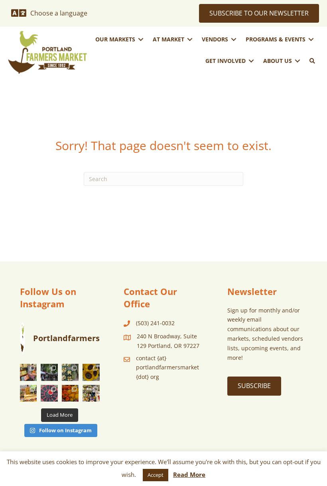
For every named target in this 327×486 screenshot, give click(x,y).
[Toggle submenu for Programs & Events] (311, 39)
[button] (312, 61)
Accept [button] (156, 474)
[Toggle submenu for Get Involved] (251, 60)
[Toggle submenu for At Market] (190, 39)
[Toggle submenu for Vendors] (233, 39)
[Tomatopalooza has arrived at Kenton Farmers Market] (49, 393)
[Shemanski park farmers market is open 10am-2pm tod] (49, 372)
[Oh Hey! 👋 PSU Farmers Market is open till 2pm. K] (91, 372)
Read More (189, 474)
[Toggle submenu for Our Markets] (141, 39)
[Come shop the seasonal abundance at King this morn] (70, 372)
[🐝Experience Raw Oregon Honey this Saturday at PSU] (28, 393)
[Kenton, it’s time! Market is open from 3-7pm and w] (28, 372)
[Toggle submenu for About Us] (297, 60)
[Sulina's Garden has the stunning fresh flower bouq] (91, 393)
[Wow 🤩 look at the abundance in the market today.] (70, 393)
